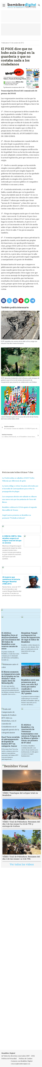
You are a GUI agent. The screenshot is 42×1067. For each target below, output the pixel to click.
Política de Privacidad (9, 1058)
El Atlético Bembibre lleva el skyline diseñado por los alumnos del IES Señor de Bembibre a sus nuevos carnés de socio (11, 641)
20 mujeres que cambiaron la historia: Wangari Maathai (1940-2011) (11, 580)
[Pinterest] (21, 300)
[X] (9, 300)
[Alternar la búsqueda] (39, 5)
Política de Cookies (25, 1058)
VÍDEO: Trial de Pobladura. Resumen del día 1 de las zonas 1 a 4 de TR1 (21, 857)
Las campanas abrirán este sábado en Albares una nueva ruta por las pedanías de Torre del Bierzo (19, 499)
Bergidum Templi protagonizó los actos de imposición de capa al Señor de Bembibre (30, 637)
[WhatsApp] (26, 300)
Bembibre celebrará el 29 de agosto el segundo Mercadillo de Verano (19, 508)
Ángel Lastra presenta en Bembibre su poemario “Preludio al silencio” (16, 516)
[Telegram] (32, 300)
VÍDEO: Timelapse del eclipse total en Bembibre (20, 794)
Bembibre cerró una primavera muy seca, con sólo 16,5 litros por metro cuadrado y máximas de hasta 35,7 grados (30, 687)
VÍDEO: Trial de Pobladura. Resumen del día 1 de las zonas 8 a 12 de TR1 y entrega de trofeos (21, 823)
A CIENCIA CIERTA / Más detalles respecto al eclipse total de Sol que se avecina (11, 539)
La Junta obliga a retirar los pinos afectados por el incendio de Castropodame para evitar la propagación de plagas (20, 489)
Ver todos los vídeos (22, 864)
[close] (4, 5)
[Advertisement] (21, 958)
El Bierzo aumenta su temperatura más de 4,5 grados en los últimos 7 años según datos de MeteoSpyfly (11, 677)
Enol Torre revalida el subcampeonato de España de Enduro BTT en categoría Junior (11, 741)
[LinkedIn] (15, 300)
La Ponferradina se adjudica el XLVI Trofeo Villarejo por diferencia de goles (18, 479)
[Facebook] (3, 300)
